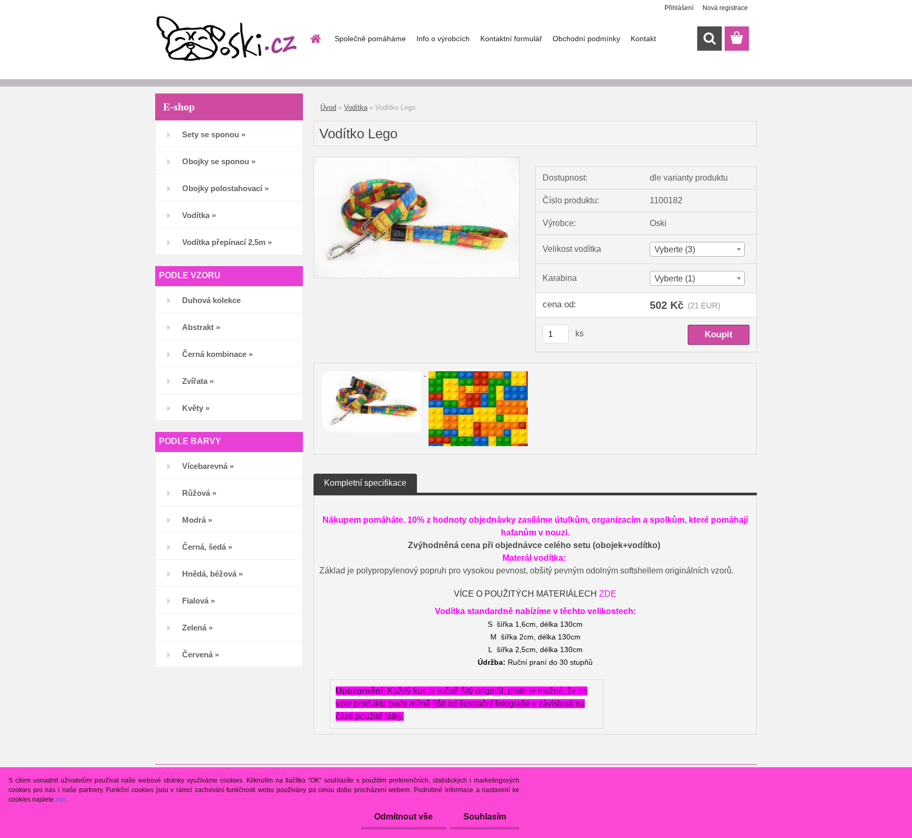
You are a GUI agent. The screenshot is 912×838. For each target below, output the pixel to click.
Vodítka (355, 107)
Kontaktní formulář (511, 38)
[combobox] (697, 249)
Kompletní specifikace (365, 482)
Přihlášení (679, 8)
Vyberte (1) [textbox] (674, 278)
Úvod (328, 107)
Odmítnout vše (403, 816)
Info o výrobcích (443, 38)
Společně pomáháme (370, 38)
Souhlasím (484, 816)
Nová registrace (725, 8)
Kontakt (643, 38)
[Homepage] (314, 38)
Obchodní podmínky (586, 38)
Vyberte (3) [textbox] (674, 249)
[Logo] (227, 39)
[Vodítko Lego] (416, 161)
